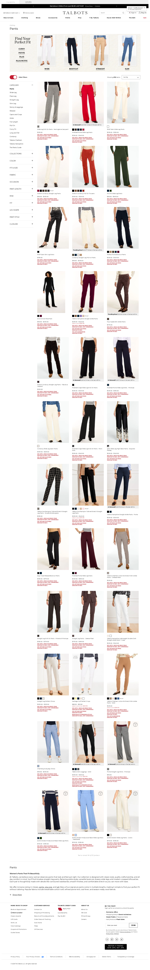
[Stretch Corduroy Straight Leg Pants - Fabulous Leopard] (53, 358)
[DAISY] (76, 698)
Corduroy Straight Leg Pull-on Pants (84, 257)
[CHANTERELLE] (73, 835)
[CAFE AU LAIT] (111, 252)
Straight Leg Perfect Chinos (46, 701)
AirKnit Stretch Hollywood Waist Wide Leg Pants (52, 841)
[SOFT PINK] (83, 509)
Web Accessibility (74, 956)
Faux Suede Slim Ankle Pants (116, 322)
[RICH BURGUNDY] (118, 252)
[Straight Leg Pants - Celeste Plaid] (88, 612)
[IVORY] (78, 255)
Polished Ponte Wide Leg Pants (82, 132)
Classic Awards (16, 916)
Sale (144, 18)
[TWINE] (43, 698)
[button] (71, 908)
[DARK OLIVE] (46, 191)
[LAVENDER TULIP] (81, 316)
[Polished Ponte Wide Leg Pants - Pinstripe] (123, 358)
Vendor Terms (106, 956)
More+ (52, 190)
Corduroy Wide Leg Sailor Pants (47, 448)
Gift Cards (14, 919)
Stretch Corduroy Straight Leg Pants (49, 193)
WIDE (46, 69)
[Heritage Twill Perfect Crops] (88, 674)
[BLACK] (73, 130)
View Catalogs (16, 926)
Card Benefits (62, 913)
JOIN (133, 925)
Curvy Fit (13, 129)
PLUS (21, 57)
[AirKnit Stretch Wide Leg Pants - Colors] (123, 811)
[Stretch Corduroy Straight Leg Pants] (53, 167)
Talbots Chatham (16, 140)
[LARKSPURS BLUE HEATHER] (76, 835)
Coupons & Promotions (19, 929)
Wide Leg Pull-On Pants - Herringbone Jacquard (52, 129)
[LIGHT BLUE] (38, 766)
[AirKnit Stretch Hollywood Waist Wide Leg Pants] (53, 811)
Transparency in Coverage (125, 956)
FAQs (36, 926)
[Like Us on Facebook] (112, 939)
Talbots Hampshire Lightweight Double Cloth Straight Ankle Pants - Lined (121, 639)
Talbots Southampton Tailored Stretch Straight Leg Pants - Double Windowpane (52, 512)
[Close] (144, 8)
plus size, (49, 887)
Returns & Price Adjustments (44, 916)
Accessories (52, 18)
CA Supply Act (91, 956)
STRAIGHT (100, 69)
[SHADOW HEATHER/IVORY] (108, 769)
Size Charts (38, 922)
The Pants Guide (15, 147)
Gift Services (38, 929)
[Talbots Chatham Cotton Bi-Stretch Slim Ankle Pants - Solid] (123, 674)
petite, (41, 887)
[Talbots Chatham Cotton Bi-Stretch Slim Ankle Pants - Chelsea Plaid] (123, 549)
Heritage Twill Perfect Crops (81, 701)
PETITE (22, 53)
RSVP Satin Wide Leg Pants (115, 129)
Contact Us (38, 909)
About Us (84, 909)
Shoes (38, 18)
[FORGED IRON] (48, 191)
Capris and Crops (16, 114)
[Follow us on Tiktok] (122, 939)
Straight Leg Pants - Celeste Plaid (82, 638)
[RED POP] (83, 130)
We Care (84, 912)
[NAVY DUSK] (118, 698)
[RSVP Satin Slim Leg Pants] (53, 228)
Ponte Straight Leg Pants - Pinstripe (118, 772)
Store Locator (29, 13)
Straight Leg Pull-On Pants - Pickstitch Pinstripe (52, 638)
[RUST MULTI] (73, 636)
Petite (67, 18)
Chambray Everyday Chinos (46, 769)
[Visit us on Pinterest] (117, 939)
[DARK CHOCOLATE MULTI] (38, 382)
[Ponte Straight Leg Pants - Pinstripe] (123, 742)
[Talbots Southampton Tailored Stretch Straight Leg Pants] (88, 485)
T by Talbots (94, 18)
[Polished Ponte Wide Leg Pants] (88, 102)
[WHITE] (111, 636)
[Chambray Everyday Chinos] (53, 742)
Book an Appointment (18, 909)
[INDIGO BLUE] (78, 130)
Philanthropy (85, 916)
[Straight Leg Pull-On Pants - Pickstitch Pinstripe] (53, 612)
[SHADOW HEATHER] (78, 769)
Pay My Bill (61, 916)
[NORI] (111, 191)
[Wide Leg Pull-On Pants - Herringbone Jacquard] (53, 102)
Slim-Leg (13, 103)
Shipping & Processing (42, 912)
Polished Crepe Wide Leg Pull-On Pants (84, 387)
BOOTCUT (73, 69)
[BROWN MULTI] (38, 636)
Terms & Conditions (125, 932)
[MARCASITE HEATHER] (81, 130)
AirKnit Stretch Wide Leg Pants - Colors (119, 837)
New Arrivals (8, 18)
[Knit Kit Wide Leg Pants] (123, 167)
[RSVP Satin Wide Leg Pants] (123, 102)
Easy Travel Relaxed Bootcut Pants (48, 576)
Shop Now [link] (88, 6)
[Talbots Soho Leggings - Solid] (88, 742)
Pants (12, 89)
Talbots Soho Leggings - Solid (81, 772)
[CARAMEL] (76, 191)
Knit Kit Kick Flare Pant (44, 318)
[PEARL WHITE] (108, 127)
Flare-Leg (13, 96)
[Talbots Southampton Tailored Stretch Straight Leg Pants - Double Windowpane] (53, 485)
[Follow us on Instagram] (108, 939)
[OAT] (81, 698)
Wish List (14, 922)
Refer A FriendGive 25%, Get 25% (115, 947)
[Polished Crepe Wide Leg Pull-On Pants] (88, 358)
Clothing (24, 18)
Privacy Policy (110, 933)
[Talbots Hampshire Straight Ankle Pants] (88, 292)
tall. (58, 887)
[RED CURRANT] (83, 191)
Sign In (130, 7)
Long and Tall (14, 133)
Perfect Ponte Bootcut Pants (116, 254)
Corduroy (13, 136)
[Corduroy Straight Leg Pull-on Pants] (88, 228)
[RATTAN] (83, 316)
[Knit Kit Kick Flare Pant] (53, 292)
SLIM (127, 69)
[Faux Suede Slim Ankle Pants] (123, 292)
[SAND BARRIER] (81, 255)
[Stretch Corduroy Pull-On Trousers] (88, 167)
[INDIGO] (76, 509)
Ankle (12, 118)
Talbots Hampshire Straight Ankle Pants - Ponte (122, 514)
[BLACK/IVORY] (38, 127)
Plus (79, 18)
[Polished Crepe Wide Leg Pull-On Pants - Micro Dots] (88, 422)
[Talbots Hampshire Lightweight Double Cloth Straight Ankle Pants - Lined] (123, 612)
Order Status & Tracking (42, 919)
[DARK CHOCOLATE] (76, 130)
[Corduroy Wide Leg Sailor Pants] (53, 422)
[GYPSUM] (113, 698)
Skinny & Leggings (16, 107)
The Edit (132, 18)
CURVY (22, 49)
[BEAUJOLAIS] (38, 191)
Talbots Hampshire (16, 144)
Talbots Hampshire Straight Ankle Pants (85, 318)
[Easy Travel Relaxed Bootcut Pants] (53, 549)
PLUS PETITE (21, 61)
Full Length (14, 122)
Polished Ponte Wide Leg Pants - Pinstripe (120, 387)
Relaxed (12, 111)
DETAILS (116, 933)
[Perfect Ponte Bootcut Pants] (123, 228)
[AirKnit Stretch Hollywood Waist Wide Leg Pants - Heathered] (88, 811)
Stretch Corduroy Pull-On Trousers (83, 193)
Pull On (12, 125)
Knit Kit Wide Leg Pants (114, 193)
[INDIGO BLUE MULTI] (108, 385)
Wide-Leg (13, 92)
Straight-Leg (14, 100)
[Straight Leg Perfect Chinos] (53, 674)
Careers (83, 919)
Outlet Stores (15, 932)
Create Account (138, 7)
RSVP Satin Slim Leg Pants (45, 254)
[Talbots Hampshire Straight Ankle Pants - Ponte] (123, 485)
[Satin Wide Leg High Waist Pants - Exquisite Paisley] (123, 422)
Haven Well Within (114, 18)
